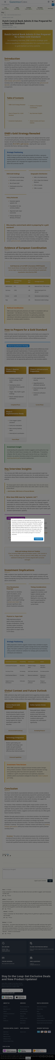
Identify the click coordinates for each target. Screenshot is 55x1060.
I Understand (38, 539)
